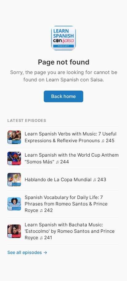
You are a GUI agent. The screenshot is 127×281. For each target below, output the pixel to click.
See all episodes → (27, 252)
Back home (63, 96)
